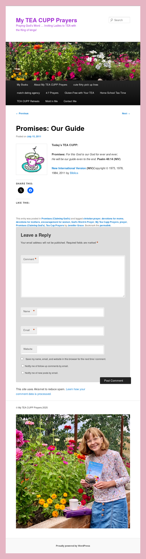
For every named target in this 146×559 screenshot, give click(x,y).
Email (29, 330)
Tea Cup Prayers (55, 225)
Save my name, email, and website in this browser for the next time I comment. (66, 358)
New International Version (69, 168)
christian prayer (92, 218)
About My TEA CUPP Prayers (50, 84)
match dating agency (28, 92)
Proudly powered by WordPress (73, 545)
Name (29, 311)
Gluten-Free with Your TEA (79, 92)
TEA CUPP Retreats (28, 101)
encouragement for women (55, 222)
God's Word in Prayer (82, 222)
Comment (29, 259)
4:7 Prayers (52, 92)
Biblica (74, 173)
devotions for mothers (28, 222)
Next (126, 113)
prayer (123, 222)
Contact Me (70, 101)
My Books (22, 84)
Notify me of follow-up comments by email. (46, 366)
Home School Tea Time (113, 92)
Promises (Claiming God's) (55, 218)
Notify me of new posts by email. (41, 372)
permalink (105, 225)
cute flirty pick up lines (85, 84)
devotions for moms (112, 218)
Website (27, 349)
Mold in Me (51, 101)
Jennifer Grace (76, 225)
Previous (22, 113)
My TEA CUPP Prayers (46, 20)
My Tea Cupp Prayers (107, 222)
